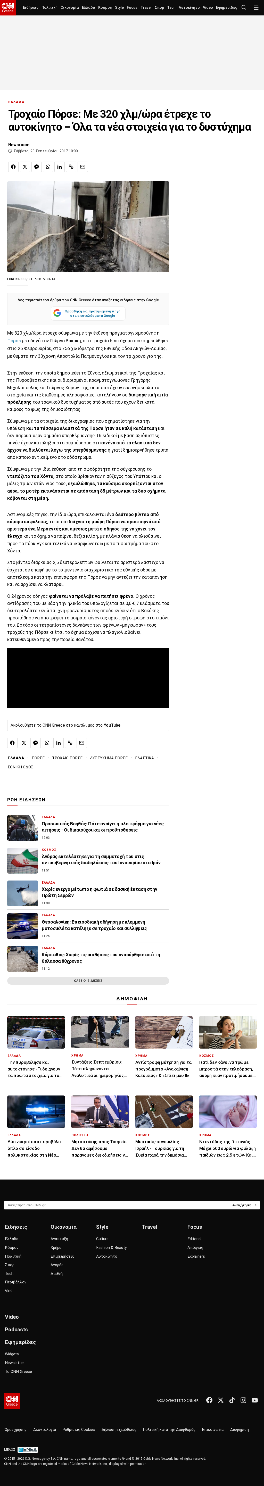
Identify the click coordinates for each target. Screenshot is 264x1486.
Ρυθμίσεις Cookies (79, 1429)
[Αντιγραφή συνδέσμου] (71, 167)
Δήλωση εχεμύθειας (119, 1429)
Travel (146, 7)
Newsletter (14, 1362)
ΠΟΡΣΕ (38, 758)
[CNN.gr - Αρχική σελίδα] (12, 1401)
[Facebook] (209, 1400)
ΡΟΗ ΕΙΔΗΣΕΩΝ (26, 799)
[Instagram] (243, 1400)
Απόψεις (195, 1247)
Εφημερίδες (226, 7)
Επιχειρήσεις (62, 1256)
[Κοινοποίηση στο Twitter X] (25, 167)
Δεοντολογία (44, 1429)
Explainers (196, 1256)
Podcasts (16, 1329)
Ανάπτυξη (59, 1238)
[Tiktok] (232, 1400)
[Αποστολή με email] (83, 167)
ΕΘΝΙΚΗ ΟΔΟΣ (21, 767)
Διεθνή (57, 1273)
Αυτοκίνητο (189, 7)
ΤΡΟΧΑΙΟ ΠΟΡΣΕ (67, 758)
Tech (171, 7)
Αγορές (57, 1265)
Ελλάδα (88, 7)
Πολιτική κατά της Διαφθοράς (169, 1429)
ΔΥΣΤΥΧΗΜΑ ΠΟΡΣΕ (109, 758)
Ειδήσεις (30, 7)
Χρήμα (56, 1247)
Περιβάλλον (15, 1282)
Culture (102, 1238)
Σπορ (159, 7)
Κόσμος (105, 7)
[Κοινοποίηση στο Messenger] (36, 167)
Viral (8, 1291)
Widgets (12, 1354)
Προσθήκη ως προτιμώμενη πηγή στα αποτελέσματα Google (92, 313)
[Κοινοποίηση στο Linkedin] (59, 167)
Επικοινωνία (213, 1429)
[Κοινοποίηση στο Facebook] (13, 167)
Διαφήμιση (239, 1429)
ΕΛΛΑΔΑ (16, 102)
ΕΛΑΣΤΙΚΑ (144, 758)
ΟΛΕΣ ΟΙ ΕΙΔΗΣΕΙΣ (88, 981)
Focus (132, 7)
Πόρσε (14, 340)
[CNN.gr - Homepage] (8, 7)
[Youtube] (255, 1400)
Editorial (194, 1238)
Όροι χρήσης (16, 1429)
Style (119, 7)
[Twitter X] (221, 1400)
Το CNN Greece (18, 1371)
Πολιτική (49, 7)
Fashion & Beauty (111, 1247)
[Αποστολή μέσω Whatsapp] (48, 167)
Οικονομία (70, 7)
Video (208, 7)
